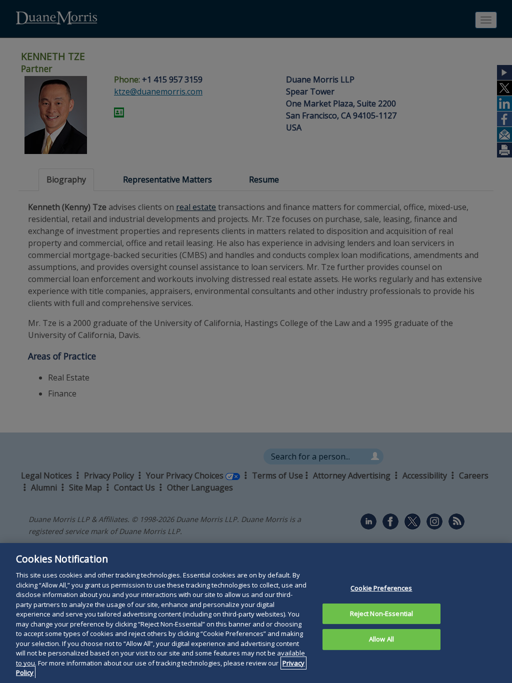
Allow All (381, 639)
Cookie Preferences (381, 588)
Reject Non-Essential (382, 613)
